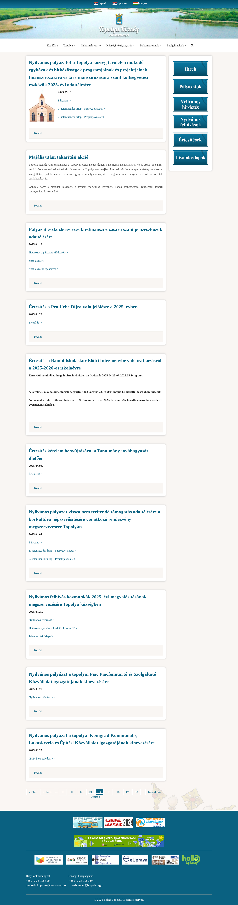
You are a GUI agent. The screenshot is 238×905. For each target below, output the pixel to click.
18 (138, 792)
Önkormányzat (90, 45)
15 (110, 792)
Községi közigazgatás (119, 45)
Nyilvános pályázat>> (42, 697)
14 (101, 792)
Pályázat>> (64, 100)
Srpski (102, 3)
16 (119, 792)
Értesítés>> (35, 322)
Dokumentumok (150, 45)
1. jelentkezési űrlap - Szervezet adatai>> (82, 108)
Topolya (68, 45)
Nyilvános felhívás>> (41, 619)
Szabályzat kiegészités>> (43, 268)
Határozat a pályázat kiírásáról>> (48, 252)
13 (92, 792)
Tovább (38, 133)
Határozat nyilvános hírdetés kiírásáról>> (53, 628)
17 (128, 792)
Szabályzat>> (37, 260)
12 (82, 792)
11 (73, 792)
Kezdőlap (52, 45)
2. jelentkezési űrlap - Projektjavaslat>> (81, 116)
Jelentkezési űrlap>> (41, 636)
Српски (122, 3)
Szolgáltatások (176, 45)
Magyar (142, 3)
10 (64, 792)
